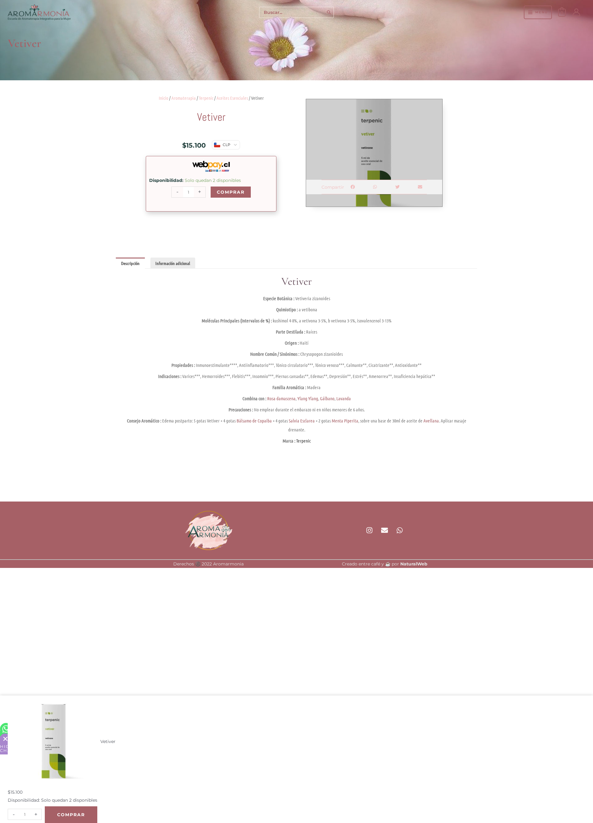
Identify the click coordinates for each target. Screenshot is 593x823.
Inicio (163, 98)
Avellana (431, 420)
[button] (353, 187)
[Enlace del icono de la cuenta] (576, 12)
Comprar (231, 192)
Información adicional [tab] (172, 263)
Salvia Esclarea (302, 420)
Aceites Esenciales (232, 98)
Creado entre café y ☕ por (384, 564)
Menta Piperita (345, 420)
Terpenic (206, 98)
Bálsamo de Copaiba (254, 420)
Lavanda (343, 398)
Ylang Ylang (307, 398)
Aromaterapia (183, 98)
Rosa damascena (281, 398)
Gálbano (327, 398)
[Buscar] (329, 12)
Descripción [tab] (130, 263)
